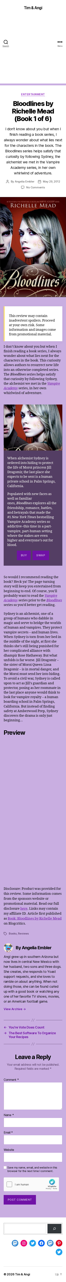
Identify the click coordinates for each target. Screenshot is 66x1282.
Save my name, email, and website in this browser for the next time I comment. (32, 1169)
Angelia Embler (24, 181)
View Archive (15, 1009)
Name (9, 1115)
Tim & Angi (33, 8)
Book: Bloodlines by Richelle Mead (35, 918)
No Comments (35, 187)
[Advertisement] (33, 50)
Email (8, 1132)
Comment (11, 1079)
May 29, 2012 (51, 181)
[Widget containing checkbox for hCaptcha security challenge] (31, 1184)
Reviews (23, 933)
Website (9, 1150)
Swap (40, 555)
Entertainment (33, 94)
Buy (24, 555)
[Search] (54, 1228)
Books (13, 933)
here (23, 909)
